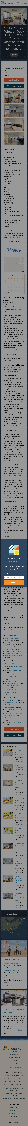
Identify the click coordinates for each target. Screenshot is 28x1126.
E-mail (6, 574)
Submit (14, 582)
